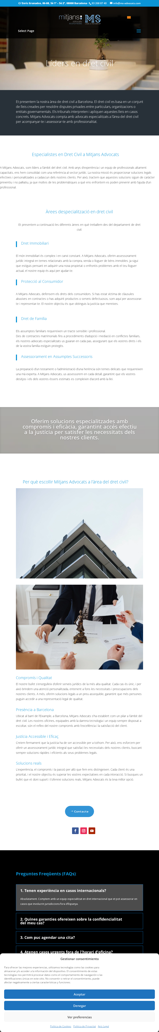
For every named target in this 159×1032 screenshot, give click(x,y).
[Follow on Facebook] (75, 830)
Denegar (79, 1006)
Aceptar (79, 994)
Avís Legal (103, 1026)
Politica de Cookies (60, 1026)
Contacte (81, 811)
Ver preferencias (79, 1017)
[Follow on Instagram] (83, 830)
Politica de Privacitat (84, 1026)
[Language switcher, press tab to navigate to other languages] (130, 17)
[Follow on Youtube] (92, 830)
